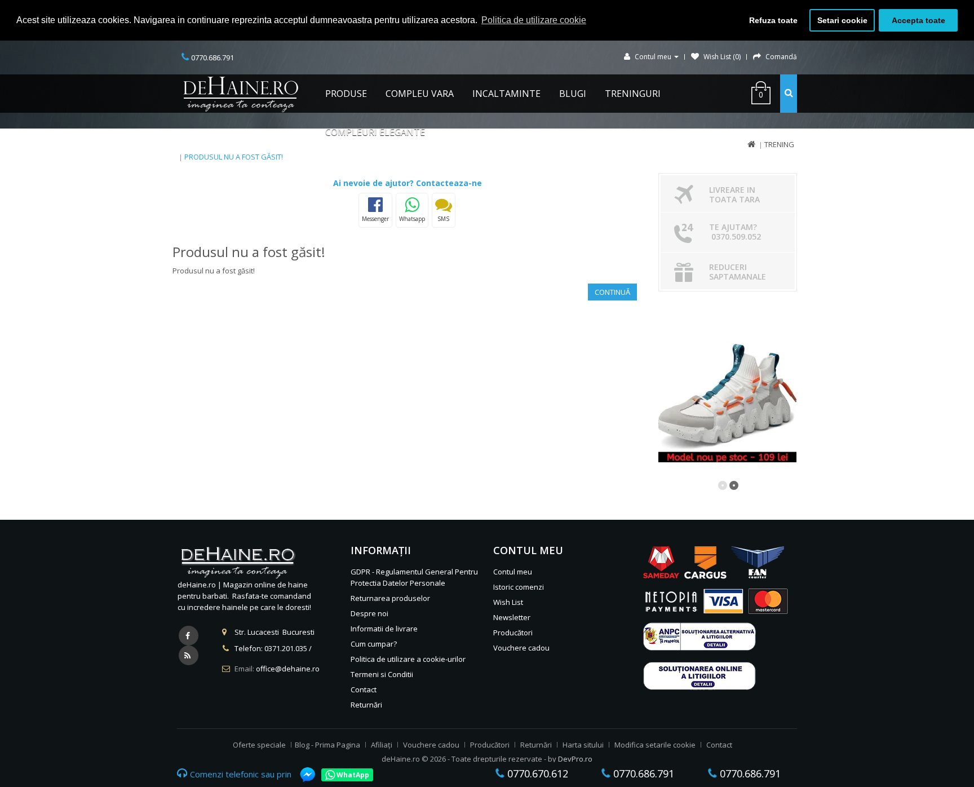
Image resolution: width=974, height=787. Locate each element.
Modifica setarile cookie (655, 745)
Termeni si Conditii (382, 674)
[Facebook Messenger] (302, 774)
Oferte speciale (259, 745)
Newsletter (511, 617)
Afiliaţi (381, 745)
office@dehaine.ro (288, 669)
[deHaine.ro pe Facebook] (188, 635)
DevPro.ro (575, 759)
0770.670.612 (536, 773)
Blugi (572, 93)
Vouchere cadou (521, 648)
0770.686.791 (642, 773)
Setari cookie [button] (842, 20)
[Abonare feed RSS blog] (188, 655)
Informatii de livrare (384, 629)
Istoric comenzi (518, 587)
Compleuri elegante (375, 132)
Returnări (366, 705)
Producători (513, 632)
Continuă (612, 292)
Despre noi (369, 613)
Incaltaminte (506, 93)
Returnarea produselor (390, 598)
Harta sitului (583, 745)
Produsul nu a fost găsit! (233, 157)
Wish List (508, 602)
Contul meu (512, 572)
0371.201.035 (285, 648)
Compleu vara (420, 93)
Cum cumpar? (374, 644)
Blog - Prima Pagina (327, 745)
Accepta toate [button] (918, 20)
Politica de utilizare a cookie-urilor (408, 659)
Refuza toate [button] (773, 20)
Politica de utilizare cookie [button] (533, 20)
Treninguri (633, 93)
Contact (364, 689)
